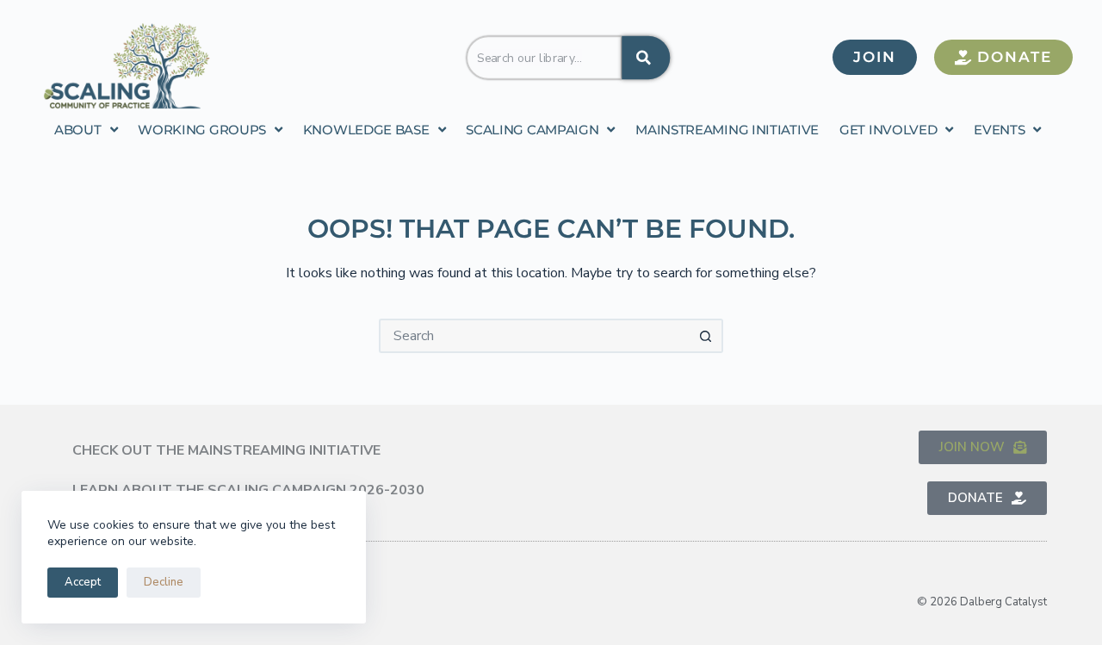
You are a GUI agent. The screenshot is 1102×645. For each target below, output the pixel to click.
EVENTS (999, 129)
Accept (83, 582)
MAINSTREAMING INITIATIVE (727, 129)
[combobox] (544, 56)
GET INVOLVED (888, 129)
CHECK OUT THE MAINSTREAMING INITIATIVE (226, 450)
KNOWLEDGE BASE (366, 129)
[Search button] (706, 336)
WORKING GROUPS (202, 129)
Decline (163, 582)
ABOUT (78, 129)
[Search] (646, 56)
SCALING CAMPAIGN (532, 129)
